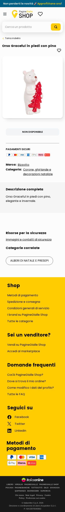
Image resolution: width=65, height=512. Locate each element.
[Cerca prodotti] (56, 27)
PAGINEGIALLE (31, 484)
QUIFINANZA (20, 491)
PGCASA (9, 488)
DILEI (46, 488)
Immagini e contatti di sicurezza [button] (28, 239)
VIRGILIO (19, 484)
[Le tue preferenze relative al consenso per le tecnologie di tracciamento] (58, 505)
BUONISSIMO (33, 491)
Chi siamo (19, 495)
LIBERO (9, 484)
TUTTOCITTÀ (36, 488)
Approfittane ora (49, 3)
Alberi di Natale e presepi (29, 261)
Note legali (30, 495)
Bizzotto (23, 165)
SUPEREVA (45, 491)
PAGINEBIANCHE (22, 488)
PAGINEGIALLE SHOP (49, 484)
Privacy (39, 495)
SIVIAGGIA (55, 488)
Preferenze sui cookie (35, 498)
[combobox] (32, 27)
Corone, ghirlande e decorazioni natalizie (38, 172)
